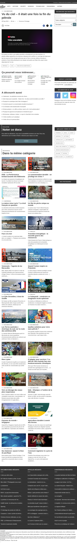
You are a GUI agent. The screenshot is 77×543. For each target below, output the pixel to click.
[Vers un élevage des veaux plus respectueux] (14, 379)
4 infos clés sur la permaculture (11, 119)
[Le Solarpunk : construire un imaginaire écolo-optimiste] (40, 286)
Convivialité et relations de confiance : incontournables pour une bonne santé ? (65, 489)
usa (12, 65)
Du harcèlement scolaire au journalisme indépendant (65, 517)
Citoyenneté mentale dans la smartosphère (62, 493)
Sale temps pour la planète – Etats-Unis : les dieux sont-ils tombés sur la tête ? (24, 99)
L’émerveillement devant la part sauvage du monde (65, 514)
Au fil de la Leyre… (6, 489)
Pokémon (58, 132)
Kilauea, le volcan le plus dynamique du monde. (38, 500)
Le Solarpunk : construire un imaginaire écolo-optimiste (39, 297)
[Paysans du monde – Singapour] (14, 410)
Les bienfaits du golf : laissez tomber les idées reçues (38, 503)
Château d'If (59, 139)
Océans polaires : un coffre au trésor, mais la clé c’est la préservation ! (21, 109)
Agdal (65, 132)
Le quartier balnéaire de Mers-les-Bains (65, 475)
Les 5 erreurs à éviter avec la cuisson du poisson (38, 524)
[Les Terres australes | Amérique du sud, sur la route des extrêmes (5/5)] (14, 316)
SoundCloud (59, 143)
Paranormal (51, 6)
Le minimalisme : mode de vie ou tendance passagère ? (36, 482)
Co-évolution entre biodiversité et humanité (14, 106)
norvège (58, 136)
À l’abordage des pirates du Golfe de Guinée (10, 510)
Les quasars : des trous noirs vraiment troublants (65, 500)
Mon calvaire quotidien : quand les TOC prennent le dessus (11, 496)
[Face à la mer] (14, 223)
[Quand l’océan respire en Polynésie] (40, 255)
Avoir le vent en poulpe (61, 520)
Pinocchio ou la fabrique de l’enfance (64, 524)
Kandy (72, 132)
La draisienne (4, 485)
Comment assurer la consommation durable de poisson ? (18, 104)
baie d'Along (59, 156)
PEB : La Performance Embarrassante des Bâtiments (13, 175)
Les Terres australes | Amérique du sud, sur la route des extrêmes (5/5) (13, 329)
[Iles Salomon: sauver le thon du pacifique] (14, 440)
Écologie (27, 21)
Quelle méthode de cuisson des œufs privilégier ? (38, 496)
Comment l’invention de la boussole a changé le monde (38, 479)
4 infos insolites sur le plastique (11, 117)
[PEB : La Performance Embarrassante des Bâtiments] (14, 164)
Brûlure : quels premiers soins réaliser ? (38, 492)
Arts (8, 6)
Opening (3, 506)
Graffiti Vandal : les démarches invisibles (11, 503)
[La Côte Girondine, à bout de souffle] (14, 286)
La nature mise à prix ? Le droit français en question (14, 204)
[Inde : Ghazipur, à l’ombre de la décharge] (40, 379)
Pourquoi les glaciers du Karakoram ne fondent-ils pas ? (18, 111)
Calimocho (69, 156)
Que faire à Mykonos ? (34, 517)
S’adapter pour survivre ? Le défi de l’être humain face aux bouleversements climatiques (39, 361)
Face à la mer (7, 234)
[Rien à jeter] (14, 349)
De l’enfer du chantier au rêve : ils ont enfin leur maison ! (10, 479)
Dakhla (72, 146)
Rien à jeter (6, 359)
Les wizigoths (58, 496)
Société (23, 6)
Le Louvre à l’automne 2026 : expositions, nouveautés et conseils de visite (38, 521)
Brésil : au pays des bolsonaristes (10, 492)
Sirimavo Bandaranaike (62, 149)
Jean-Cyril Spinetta (61, 146)
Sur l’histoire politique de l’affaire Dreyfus (63, 510)
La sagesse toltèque (60, 506)
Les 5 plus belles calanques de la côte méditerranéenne (38, 475)
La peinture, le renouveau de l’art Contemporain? (9, 500)
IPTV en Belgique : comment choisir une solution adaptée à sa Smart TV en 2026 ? (38, 514)
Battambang (69, 139)
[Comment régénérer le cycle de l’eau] (40, 440)
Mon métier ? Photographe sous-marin (11, 482)
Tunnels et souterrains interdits (9, 524)
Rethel (65, 153)
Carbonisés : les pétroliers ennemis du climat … (15, 96)
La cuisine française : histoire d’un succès (64, 486)
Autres (59, 6)
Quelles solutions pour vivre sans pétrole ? (39, 328)
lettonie (66, 136)
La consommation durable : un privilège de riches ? (40, 175)
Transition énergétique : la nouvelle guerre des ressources (38, 236)
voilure (58, 153)
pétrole (5, 65)
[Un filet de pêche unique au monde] (40, 192)
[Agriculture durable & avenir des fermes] (40, 410)
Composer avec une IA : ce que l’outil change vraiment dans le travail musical (38, 486)
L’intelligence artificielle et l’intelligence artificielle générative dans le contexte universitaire (65, 479)
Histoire (15, 6)
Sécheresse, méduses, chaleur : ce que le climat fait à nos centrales (21, 114)
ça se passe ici (68, 84)
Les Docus (7, 540)
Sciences (31, 6)
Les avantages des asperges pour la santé (37, 510)
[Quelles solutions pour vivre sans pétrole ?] (40, 316)
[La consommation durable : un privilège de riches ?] (40, 164)
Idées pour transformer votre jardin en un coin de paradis (38, 507)
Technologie (40, 6)
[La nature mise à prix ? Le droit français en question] (14, 192)
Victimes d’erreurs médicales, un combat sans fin (11, 517)
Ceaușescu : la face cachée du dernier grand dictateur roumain (11, 514)
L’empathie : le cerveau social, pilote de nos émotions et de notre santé (65, 503)
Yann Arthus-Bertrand (23, 65)
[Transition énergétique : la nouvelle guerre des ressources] (40, 223)
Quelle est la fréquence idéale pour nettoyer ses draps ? (37, 489)
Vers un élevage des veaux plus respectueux (12, 391)
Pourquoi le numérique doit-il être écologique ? (15, 101)
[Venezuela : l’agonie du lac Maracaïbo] (14, 255)
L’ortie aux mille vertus (7, 475)
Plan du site (14, 540)
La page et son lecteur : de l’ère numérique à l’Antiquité (63, 482)
